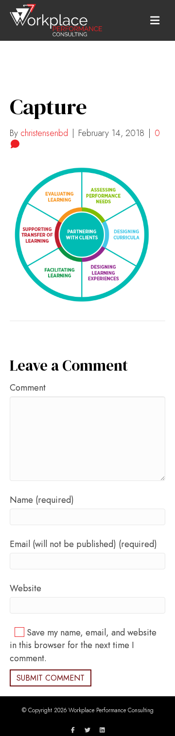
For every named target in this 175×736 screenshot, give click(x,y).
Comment (28, 387)
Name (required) (42, 500)
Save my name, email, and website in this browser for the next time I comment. (83, 645)
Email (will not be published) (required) (83, 544)
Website (25, 588)
